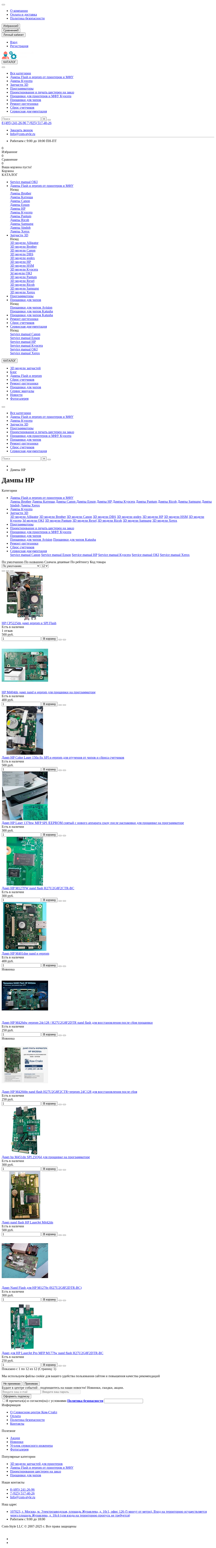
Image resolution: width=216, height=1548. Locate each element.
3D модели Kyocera (24, 269)
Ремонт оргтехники (24, 103)
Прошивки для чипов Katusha (31, 311)
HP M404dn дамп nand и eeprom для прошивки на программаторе (49, 692)
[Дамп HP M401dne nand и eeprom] (25, 949)
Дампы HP (18, 208)
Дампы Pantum (20, 216)
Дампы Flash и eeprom (26, 376)
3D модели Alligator (24, 243)
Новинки (16, 1442)
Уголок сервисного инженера (31, 1445)
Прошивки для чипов (25, 100)
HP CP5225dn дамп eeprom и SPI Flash (29, 623)
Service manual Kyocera (26, 345)
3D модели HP (20, 262)
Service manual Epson (25, 338)
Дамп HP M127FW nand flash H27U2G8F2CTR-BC (38, 888)
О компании (19, 10)
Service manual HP (23, 342)
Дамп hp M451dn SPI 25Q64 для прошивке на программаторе (46, 1157)
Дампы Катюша (21, 197)
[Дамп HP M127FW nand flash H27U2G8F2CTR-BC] (25, 884)
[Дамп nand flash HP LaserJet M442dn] (25, 1218)
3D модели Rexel (22, 281)
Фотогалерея (19, 398)
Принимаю (31, 1383)
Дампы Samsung (21, 224)
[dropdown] (3, 4)
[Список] (7, 571)
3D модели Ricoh (22, 284)
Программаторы (22, 88)
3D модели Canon (22, 250)
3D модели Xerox (22, 292)
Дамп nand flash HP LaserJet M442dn (27, 1222)
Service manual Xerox (25, 353)
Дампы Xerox (20, 231)
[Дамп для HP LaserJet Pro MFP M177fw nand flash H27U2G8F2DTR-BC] (25, 1349)
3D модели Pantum (23, 277)
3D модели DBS (21, 254)
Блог (13, 372)
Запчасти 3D (19, 84)
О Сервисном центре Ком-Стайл (33, 1412)
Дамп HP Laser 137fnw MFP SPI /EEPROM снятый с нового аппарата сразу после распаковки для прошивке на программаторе (93, 823)
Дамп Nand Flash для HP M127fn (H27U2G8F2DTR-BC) (42, 1287)
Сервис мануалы (22, 391)
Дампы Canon (20, 201)
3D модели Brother (23, 246)
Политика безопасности (27, 18)
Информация (11, 1405)
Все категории (20, 73)
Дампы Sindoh (20, 227)
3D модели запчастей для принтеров (36, 1464)
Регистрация (19, 46)
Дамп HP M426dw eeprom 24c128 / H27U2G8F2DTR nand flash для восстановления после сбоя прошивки (77, 1022)
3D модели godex (22, 258)
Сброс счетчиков (22, 107)
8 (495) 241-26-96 (14, 123)
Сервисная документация (28, 111)
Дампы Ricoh (19, 220)
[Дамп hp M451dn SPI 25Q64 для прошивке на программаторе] (25, 1153)
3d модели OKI (21, 273)
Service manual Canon (25, 334)
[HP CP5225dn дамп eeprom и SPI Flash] (25, 619)
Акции (15, 1438)
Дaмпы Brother (20, 193)
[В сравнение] (64, 639)
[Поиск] (49, 119)
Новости (16, 395)
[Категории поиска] (3, 67)
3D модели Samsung (24, 288)
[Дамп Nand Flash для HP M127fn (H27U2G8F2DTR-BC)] (25, 1284)
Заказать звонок (21, 130)
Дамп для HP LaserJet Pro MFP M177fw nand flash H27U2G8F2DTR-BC (52, 1353)
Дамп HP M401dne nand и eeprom (25, 953)
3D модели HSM (22, 265)
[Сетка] (3, 571)
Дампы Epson (20, 205)
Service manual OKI (24, 182)
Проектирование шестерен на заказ (35, 1471)
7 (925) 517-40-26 (39, 123)
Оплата (15, 1416)
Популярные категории (18, 1456)
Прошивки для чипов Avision (31, 307)
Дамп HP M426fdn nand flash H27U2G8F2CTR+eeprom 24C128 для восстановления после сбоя (69, 1092)
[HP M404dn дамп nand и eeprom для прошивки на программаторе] (25, 688)
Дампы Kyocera (21, 81)
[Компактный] (12, 571)
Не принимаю (11, 1383)
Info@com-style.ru (22, 134)
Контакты (17, 1423)
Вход (13, 42)
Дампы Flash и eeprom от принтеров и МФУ (41, 77)
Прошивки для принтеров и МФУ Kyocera (40, 96)
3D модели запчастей (25, 368)
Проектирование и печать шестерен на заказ (42, 92)
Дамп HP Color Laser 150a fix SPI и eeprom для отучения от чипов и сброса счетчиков (63, 757)
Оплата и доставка (23, 14)
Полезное (8, 1431)
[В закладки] (60, 639)
